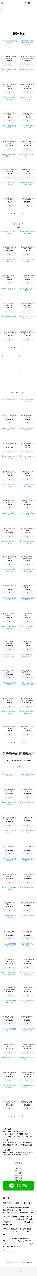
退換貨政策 (8, 1262)
